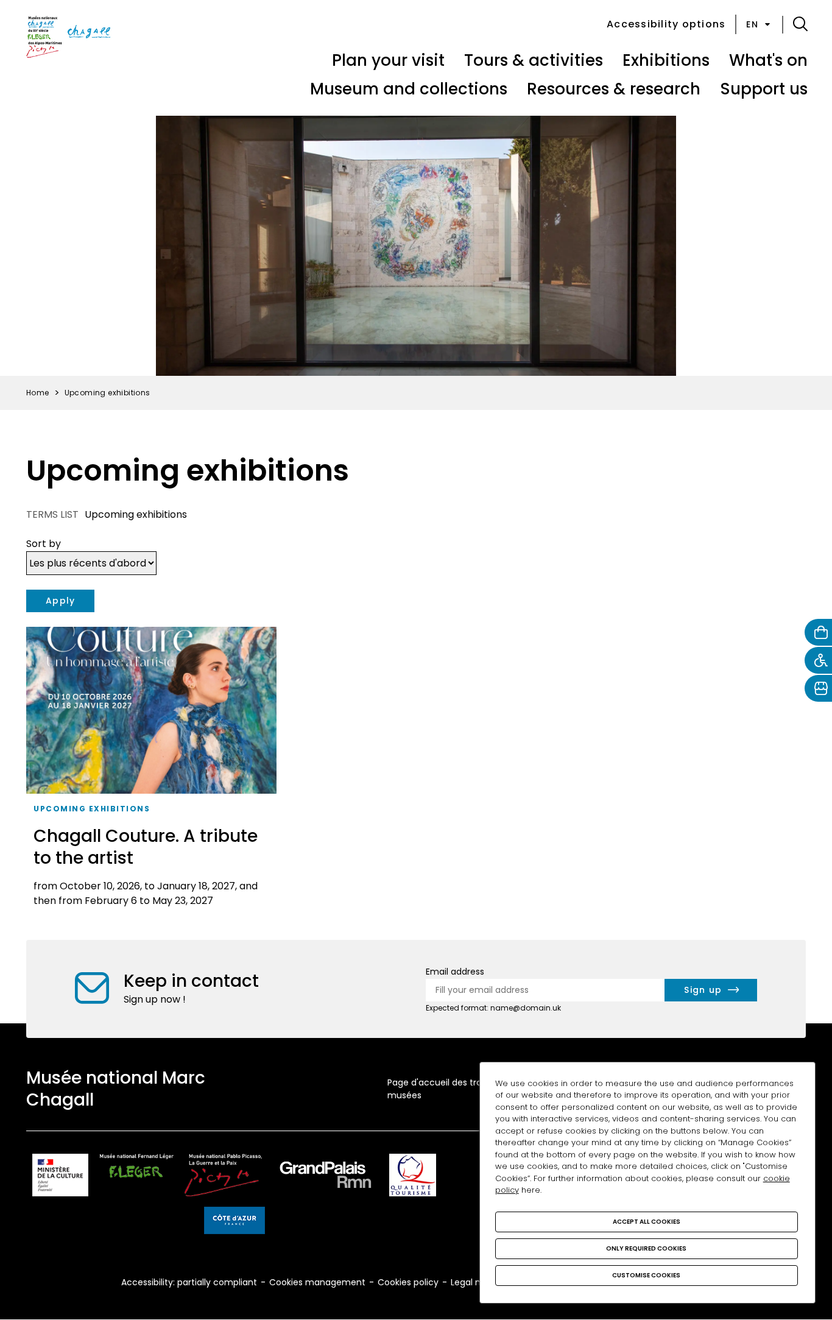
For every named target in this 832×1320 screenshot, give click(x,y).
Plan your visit (388, 60)
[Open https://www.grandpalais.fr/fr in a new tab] (326, 1177)
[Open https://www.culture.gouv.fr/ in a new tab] (60, 1177)
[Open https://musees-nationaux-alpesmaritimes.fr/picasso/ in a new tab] (223, 1177)
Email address (455, 971)
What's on (768, 60)
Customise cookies (646, 1275)
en (752, 24)
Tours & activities (533, 60)
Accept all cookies (646, 1221)
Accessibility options (666, 24)
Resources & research (613, 89)
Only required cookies (646, 1248)
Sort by (43, 544)
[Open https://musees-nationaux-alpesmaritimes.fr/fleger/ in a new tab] (136, 1177)
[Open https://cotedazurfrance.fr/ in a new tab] (234, 1222)
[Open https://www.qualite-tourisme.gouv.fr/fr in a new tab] (412, 1177)
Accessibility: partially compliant (189, 1282)
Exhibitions (666, 60)
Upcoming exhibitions (91, 808)
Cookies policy (408, 1282)
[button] (800, 24)
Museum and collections (408, 89)
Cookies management (317, 1282)
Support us (764, 89)
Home (37, 392)
